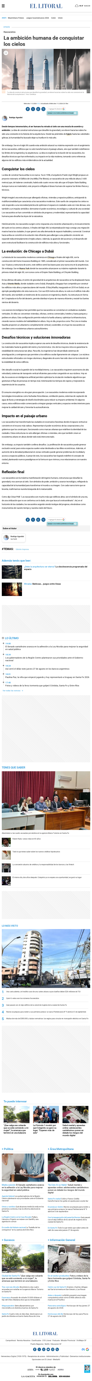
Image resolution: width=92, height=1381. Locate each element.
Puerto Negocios (37, 1344)
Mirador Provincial (68, 1340)
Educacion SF (56, 1344)
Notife (47, 1344)
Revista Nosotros (23, 1340)
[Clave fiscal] (87, 1372)
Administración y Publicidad (57, 1356)
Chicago (51, 257)
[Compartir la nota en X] (33, 109)
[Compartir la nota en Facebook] (27, 109)
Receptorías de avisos (36, 1356)
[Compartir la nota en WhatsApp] (38, 109)
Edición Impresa (22, 549)
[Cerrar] (75, 113)
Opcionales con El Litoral (42, 1359)
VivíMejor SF (81, 1340)
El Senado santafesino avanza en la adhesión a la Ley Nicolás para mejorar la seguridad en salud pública (46, 646)
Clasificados (36, 1340)
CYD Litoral (46, 1340)
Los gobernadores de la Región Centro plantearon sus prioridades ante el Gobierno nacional (44, 657)
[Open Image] (6, 53)
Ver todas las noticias (11, 691)
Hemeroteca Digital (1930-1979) (13, 1356)
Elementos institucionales (80, 1356)
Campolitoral (11, 1340)
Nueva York (24, 268)
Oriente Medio (13, 283)
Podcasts (56, 1340)
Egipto (69, 134)
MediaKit (56, 1359)
